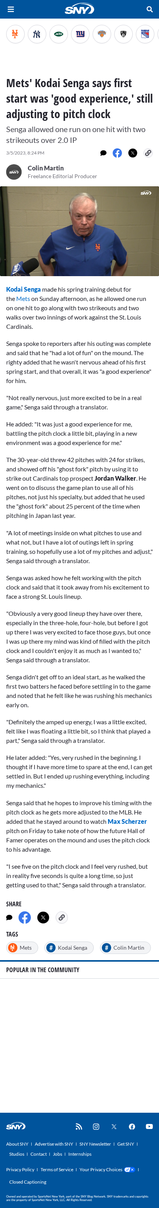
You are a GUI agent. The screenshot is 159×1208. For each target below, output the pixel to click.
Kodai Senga (23, 289)
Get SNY (125, 1144)
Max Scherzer (127, 821)
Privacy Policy (20, 1169)
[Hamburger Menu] (10, 9)
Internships (79, 1154)
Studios (16, 1154)
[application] (79, 231)
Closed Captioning (27, 1182)
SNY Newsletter (95, 1144)
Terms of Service (57, 1169)
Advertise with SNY (54, 1144)
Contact (38, 1154)
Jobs (57, 1154)
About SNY (17, 1144)
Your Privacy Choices (101, 1169)
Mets (23, 298)
